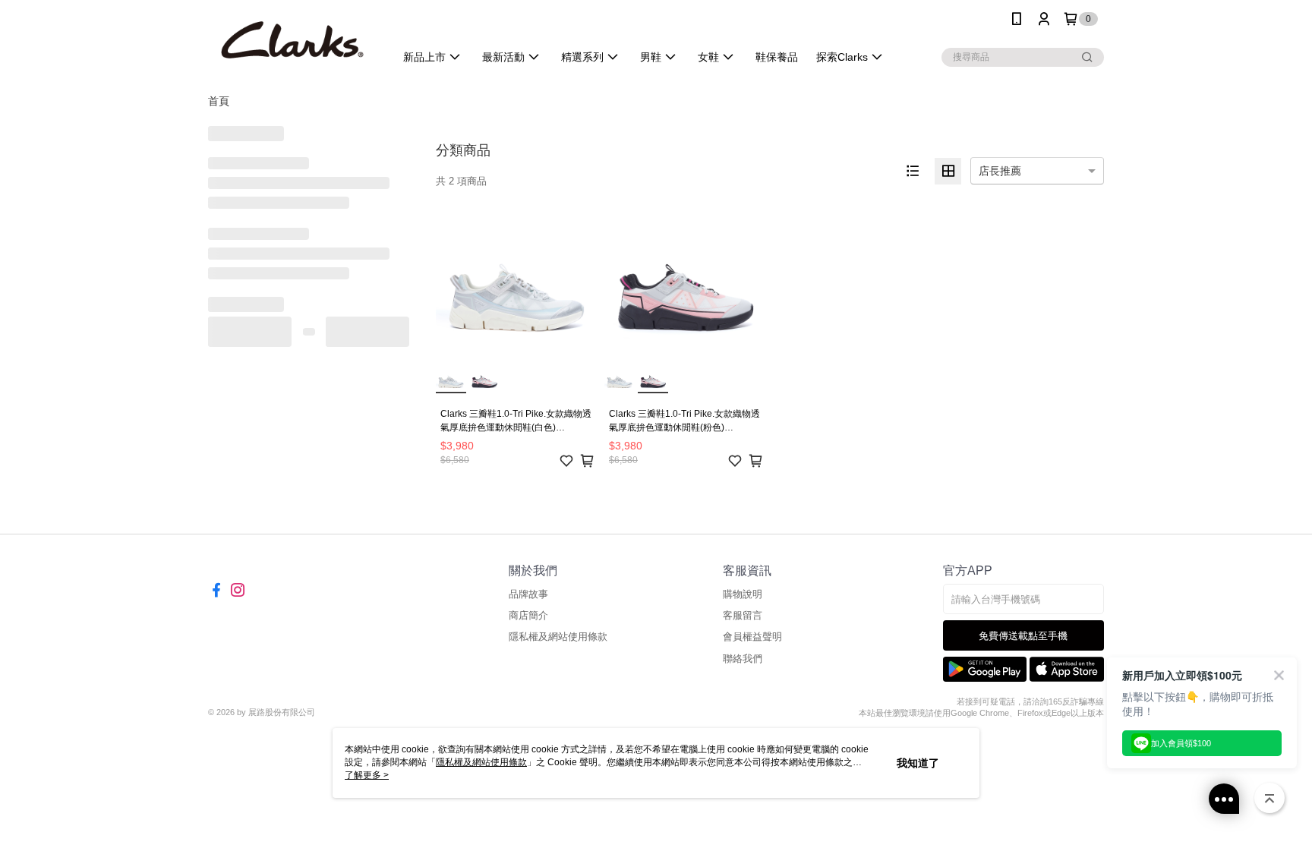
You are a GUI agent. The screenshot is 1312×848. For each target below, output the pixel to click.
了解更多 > (367, 775)
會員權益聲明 (752, 636)
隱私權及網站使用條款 (558, 636)
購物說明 (742, 594)
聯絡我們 (742, 658)
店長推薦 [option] (1000, 171)
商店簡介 (528, 615)
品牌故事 (528, 594)
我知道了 (918, 763)
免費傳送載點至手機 (1023, 636)
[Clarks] (292, 40)
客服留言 (742, 615)
